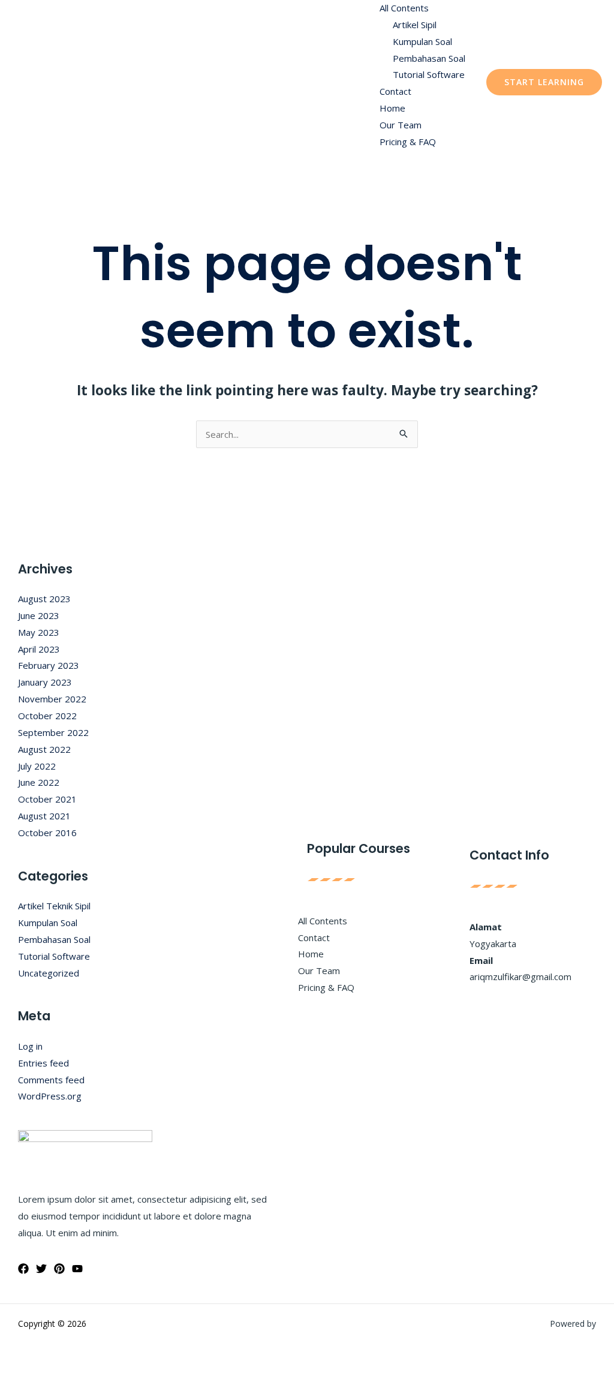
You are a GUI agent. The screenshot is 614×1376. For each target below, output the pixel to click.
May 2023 (38, 632)
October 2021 (47, 799)
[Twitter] (41, 1268)
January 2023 (45, 682)
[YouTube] (77, 1268)
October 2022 (47, 716)
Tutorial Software (429, 74)
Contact (395, 91)
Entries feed (43, 1063)
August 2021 (44, 816)
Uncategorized (48, 973)
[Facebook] (23, 1268)
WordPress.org (50, 1096)
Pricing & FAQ (408, 142)
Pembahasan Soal (429, 58)
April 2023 (39, 649)
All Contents (404, 8)
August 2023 (44, 599)
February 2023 (48, 665)
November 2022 (52, 699)
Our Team (401, 125)
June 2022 (38, 782)
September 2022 (53, 732)
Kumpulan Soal (422, 41)
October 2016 (47, 833)
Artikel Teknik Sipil (54, 906)
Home (392, 108)
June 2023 (38, 615)
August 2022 (44, 749)
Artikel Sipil (415, 25)
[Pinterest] (59, 1268)
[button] (544, 82)
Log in (30, 1046)
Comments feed (51, 1080)
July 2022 (37, 766)
